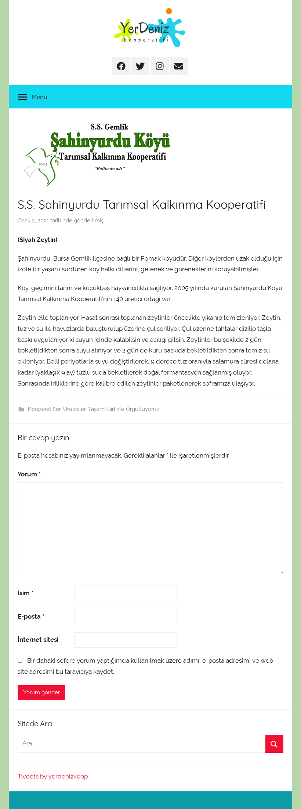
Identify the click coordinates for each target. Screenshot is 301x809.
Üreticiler (74, 409)
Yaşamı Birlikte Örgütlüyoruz (123, 409)
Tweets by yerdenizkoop (53, 776)
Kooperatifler (44, 409)
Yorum (29, 474)
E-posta (31, 616)
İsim (25, 593)
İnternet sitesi (38, 639)
